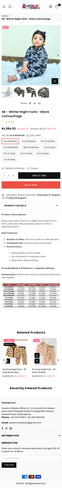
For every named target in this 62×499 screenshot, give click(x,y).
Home (5, 16)
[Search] (10, 6)
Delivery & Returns (14, 168)
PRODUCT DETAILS (15, 205)
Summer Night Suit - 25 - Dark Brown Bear (15, 371)
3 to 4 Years (9, 153)
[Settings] (51, 6)
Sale (6, 27)
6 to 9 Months (29, 141)
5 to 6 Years (43, 153)
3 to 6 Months (10, 141)
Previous (4, 55)
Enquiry (34, 168)
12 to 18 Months (11, 147)
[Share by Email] (39, 103)
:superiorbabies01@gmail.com (24, 422)
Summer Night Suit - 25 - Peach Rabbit (44, 371)
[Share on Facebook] (30, 103)
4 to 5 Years (26, 153)
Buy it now (31, 185)
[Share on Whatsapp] (35, 103)
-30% (9, 340)
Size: (21, 135)
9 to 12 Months (48, 141)
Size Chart (35, 135)
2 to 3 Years (49, 147)
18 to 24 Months (31, 147)
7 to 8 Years (9, 159)
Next (57, 55)
